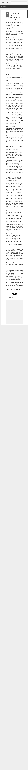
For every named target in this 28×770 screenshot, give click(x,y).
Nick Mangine (14, 291)
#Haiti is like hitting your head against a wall (15, 16)
